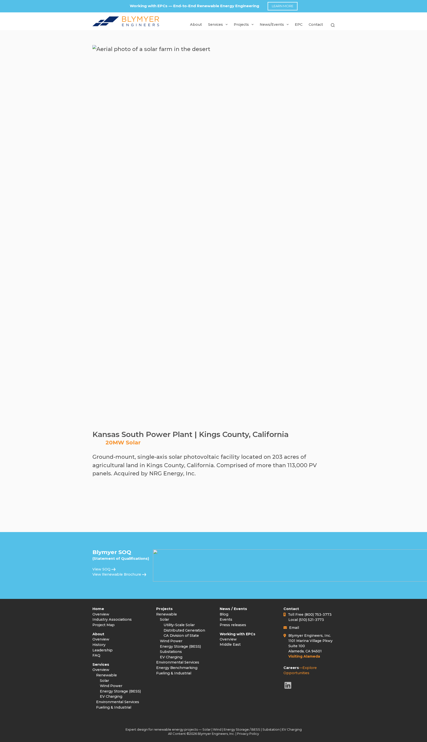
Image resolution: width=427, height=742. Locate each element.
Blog (224, 614)
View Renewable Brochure (116, 574)
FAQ (96, 655)
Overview (100, 614)
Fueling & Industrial (113, 707)
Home (98, 609)
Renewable (106, 675)
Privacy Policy (248, 734)
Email (294, 627)
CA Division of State (181, 635)
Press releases (233, 625)
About (196, 24)
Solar (104, 680)
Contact (316, 24)
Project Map (103, 625)
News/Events (272, 24)
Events (226, 619)
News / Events (233, 609)
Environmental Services (117, 702)
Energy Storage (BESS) (120, 691)
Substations (171, 651)
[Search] (333, 26)
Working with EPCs (237, 634)
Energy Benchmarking (176, 667)
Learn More (282, 6)
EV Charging (111, 696)
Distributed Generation (184, 630)
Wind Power (111, 686)
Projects (164, 609)
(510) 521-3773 (311, 619)
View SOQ (101, 569)
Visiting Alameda (304, 656)
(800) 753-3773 (318, 614)
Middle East (230, 644)
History (99, 644)
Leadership (102, 650)
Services (215, 24)
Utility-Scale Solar (179, 625)
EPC (298, 24)
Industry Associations (112, 619)
